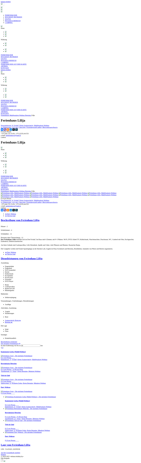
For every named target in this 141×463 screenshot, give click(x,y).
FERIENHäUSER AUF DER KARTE (14, 64)
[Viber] (5, 129)
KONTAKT (5, 68)
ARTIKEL (4, 66)
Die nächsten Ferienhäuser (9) (10, 343)
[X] (13, 129)
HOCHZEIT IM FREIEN (13, 17)
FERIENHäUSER (11, 15)
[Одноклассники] (8, 129)
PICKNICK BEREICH (13, 21)
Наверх (3, 454)
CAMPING (9, 22)
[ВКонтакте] (2, 129)
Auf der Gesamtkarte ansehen (10, 453)
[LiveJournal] (16, 129)
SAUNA (8, 19)
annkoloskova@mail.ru (13, 135)
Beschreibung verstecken (9, 342)
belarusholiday (6, 2)
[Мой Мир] (10, 129)
